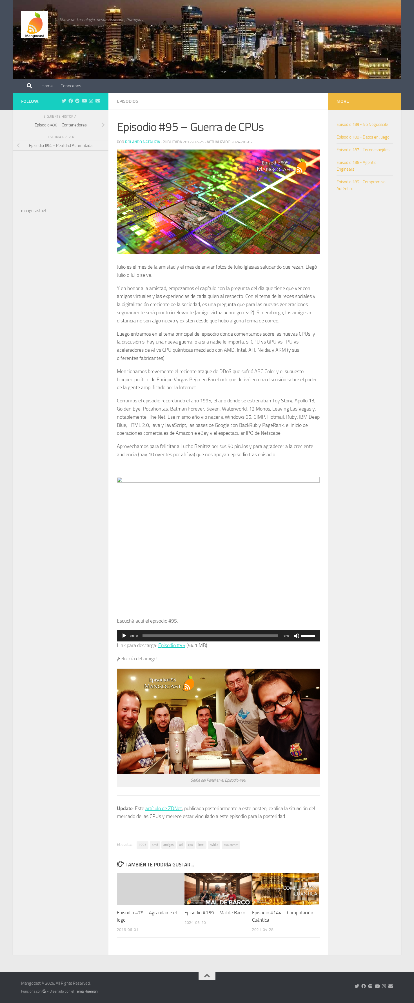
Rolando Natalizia (142, 142)
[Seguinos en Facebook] (70, 101)
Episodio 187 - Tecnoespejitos (363, 149)
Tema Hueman (86, 991)
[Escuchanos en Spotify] (77, 101)
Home (47, 85)
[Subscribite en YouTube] (84, 101)
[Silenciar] (296, 636)
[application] (218, 635)
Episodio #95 (171, 645)
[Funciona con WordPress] (44, 991)
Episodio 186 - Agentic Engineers (356, 166)
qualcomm (231, 845)
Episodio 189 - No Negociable (362, 124)
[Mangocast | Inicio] (34, 24)
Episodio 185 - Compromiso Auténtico (361, 185)
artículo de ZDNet (163, 808)
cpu (190, 845)
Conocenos (71, 85)
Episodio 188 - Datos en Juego (363, 137)
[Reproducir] (124, 636)
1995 (142, 845)
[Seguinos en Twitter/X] (64, 101)
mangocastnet (33, 210)
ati (181, 845)
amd (155, 845)
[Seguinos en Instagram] (91, 101)
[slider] (309, 635)
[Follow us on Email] (97, 101)
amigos (168, 845)
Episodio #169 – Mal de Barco (214, 913)
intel (201, 845)
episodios (127, 101)
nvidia (214, 845)
